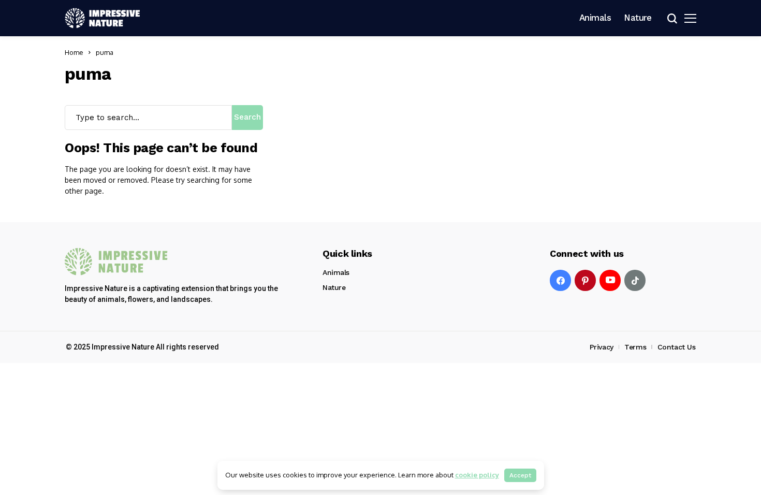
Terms (635, 347)
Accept (520, 475)
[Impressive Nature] (116, 261)
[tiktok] (635, 280)
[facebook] (560, 280)
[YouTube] (610, 280)
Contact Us (676, 347)
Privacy (601, 347)
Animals (336, 272)
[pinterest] (585, 280)
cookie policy (477, 475)
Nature (334, 287)
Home (74, 52)
